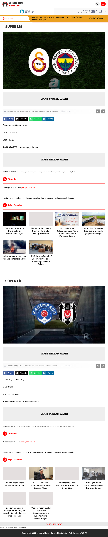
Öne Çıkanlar (29, 111)
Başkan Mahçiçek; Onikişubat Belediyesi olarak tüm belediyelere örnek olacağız (14, 512)
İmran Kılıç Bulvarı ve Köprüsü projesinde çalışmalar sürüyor (93, 231)
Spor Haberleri (40, 111)
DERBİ (13, 172)
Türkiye (74, 172)
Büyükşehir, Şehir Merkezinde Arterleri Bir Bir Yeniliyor (67, 485)
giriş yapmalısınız (28, 187)
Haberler (10, 111)
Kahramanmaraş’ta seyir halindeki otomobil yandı (14, 257)
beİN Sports (15, 426)
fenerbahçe (20, 172)
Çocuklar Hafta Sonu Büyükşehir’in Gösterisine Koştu (14, 231)
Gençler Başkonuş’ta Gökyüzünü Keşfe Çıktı (14, 484)
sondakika (59, 172)
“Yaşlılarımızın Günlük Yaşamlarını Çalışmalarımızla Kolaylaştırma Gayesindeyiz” (41, 513)
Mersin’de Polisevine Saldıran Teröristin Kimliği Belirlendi (41, 231)
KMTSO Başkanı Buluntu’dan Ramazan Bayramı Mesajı (41, 485)
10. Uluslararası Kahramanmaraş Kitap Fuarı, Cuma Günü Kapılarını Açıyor (67, 232)
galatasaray (29, 172)
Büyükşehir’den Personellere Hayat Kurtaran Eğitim (93, 485)
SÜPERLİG (67, 172)
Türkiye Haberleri (52, 111)
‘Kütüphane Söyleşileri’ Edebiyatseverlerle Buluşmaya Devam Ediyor (41, 260)
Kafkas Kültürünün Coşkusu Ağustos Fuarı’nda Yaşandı (56, 18)
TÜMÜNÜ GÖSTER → (97, 18)
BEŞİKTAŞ (24, 426)
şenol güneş (54, 426)
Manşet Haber (19, 111)
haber (36, 172)
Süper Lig (71, 426)
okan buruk (51, 172)
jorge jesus (43, 172)
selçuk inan (45, 426)
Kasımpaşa (37, 426)
